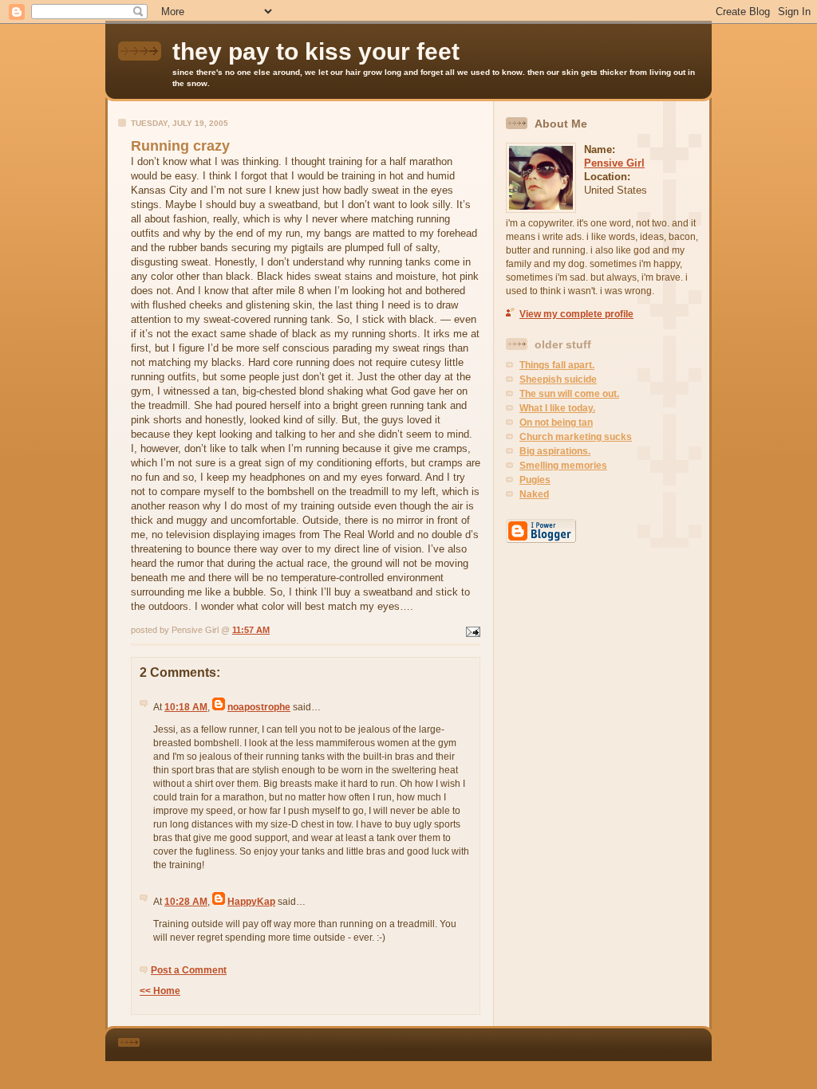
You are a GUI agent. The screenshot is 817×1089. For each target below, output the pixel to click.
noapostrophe (258, 707)
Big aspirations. (554, 451)
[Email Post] (471, 630)
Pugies (535, 480)
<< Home (160, 991)
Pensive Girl (614, 163)
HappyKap (251, 901)
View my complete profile (576, 314)
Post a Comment (189, 970)
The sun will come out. (569, 393)
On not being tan (556, 422)
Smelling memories (563, 465)
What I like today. (557, 408)
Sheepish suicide (558, 379)
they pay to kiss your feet (316, 51)
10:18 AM (185, 707)
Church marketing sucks (575, 436)
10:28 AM (185, 901)
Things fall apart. (556, 365)
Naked (534, 494)
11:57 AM (251, 630)
